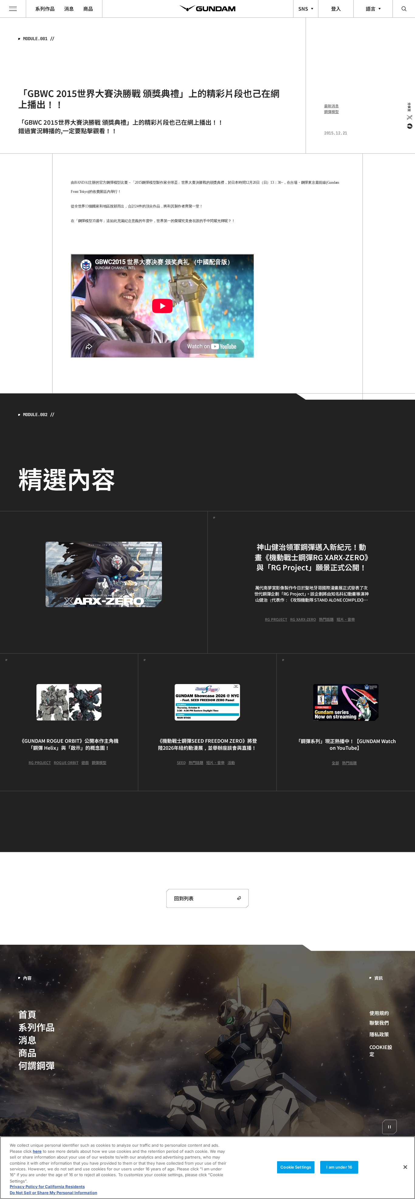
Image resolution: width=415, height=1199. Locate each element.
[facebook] (409, 126)
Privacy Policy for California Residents (47, 1186)
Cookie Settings (295, 1167)
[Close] (405, 1167)
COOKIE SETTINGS (383, 1050)
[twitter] (409, 117)
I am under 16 (339, 1167)
